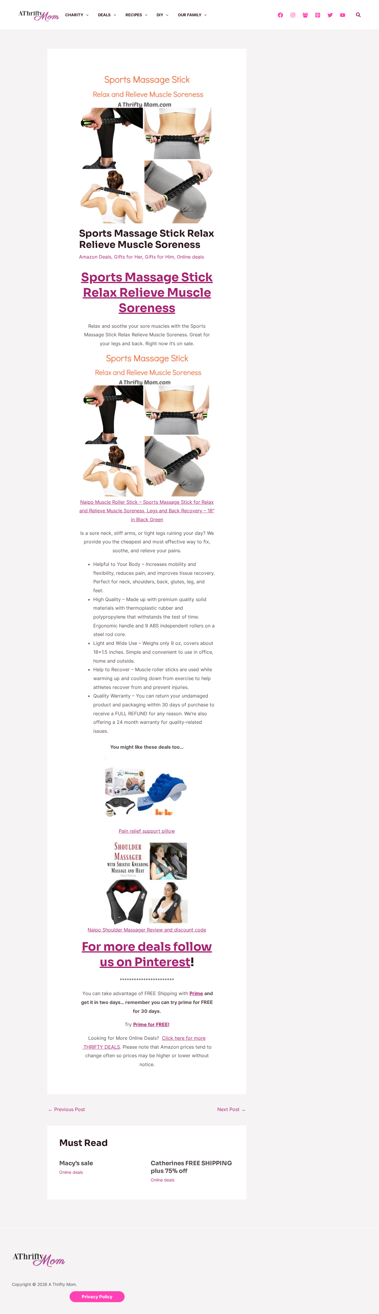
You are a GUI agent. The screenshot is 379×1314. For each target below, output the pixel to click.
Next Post (231, 1109)
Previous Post (66, 1109)
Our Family (189, 14)
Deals (104, 14)
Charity (74, 14)
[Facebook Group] (305, 15)
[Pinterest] (317, 15)
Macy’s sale (76, 1163)
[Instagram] (293, 15)
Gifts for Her (128, 257)
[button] (86, 15)
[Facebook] (280, 15)
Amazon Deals (95, 257)
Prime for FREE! (151, 1024)
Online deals (190, 257)
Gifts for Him (159, 257)
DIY (160, 14)
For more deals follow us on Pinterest (147, 954)
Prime (196, 993)
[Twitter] (330, 15)
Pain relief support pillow (147, 831)
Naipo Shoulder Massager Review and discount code (147, 930)
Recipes (134, 14)
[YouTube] (342, 15)
